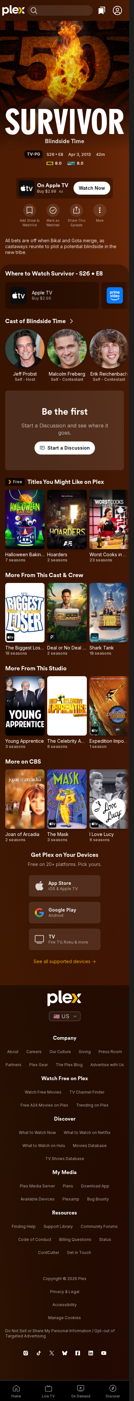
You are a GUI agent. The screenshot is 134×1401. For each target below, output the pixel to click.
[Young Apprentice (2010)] (25, 712)
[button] (117, 10)
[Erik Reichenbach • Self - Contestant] (109, 355)
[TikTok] (38, 1353)
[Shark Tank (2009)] (109, 619)
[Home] (13, 10)
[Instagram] (25, 1353)
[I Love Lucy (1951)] (109, 805)
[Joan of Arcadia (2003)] (25, 805)
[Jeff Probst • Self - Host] (25, 355)
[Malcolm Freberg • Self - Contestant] (67, 355)
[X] (51, 1353)
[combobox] (66, 10)
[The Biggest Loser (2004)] (25, 619)
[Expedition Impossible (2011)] (109, 712)
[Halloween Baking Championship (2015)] (25, 526)
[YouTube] (103, 1353)
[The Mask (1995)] (67, 805)
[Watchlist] (101, 10)
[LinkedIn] (90, 1353)
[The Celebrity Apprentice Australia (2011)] (67, 712)
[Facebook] (77, 1353)
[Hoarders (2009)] (67, 526)
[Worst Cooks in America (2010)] (109, 526)
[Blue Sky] (64, 1353)
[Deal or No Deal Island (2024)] (67, 619)
